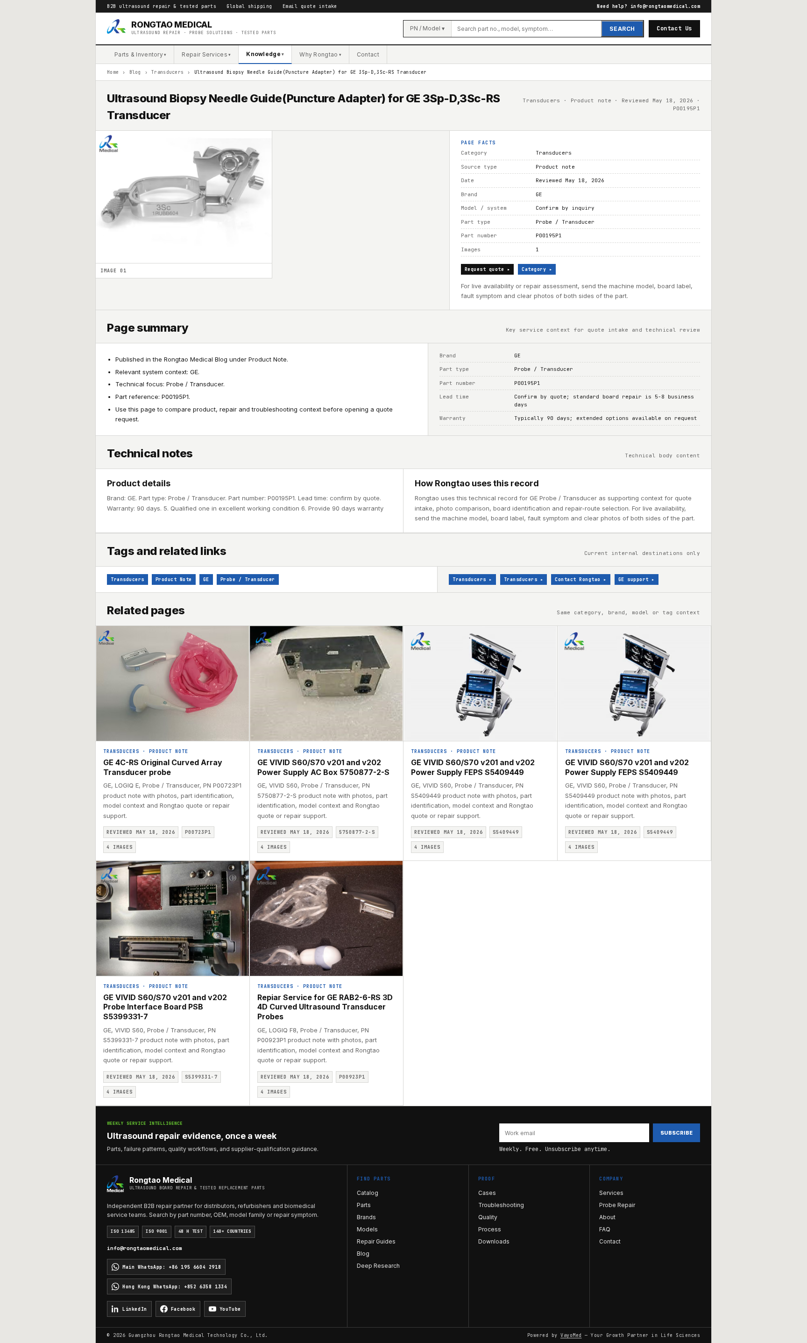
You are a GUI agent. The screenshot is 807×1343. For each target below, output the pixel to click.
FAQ (604, 1229)
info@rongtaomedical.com (144, 1248)
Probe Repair (617, 1204)
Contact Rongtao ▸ (581, 579)
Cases (487, 1192)
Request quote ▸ (487, 269)
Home (113, 72)
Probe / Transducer (247, 579)
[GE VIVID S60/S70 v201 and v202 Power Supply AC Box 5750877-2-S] (327, 683)
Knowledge (265, 53)
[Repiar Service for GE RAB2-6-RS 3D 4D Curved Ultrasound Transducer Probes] (327, 918)
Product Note (174, 579)
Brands (366, 1217)
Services (611, 1192)
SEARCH (622, 28)
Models (367, 1229)
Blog (135, 72)
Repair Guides (376, 1241)
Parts (364, 1204)
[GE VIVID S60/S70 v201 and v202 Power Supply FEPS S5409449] (480, 683)
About (607, 1217)
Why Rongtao (320, 54)
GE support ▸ (636, 579)
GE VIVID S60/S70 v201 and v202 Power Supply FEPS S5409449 (473, 767)
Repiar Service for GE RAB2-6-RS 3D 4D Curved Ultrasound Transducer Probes (325, 1007)
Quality (487, 1217)
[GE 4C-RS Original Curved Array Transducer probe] (172, 683)
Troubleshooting (501, 1204)
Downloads (494, 1241)
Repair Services (206, 54)
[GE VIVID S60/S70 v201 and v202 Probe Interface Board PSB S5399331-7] (172, 918)
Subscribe (676, 1133)
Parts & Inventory (140, 54)
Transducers (167, 72)
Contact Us (674, 28)
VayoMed (571, 1335)
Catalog (367, 1192)
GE (206, 579)
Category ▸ (537, 269)
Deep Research (378, 1265)
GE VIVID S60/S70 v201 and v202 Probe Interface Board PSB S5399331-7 (165, 1007)
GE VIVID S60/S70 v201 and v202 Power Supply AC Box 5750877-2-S (323, 767)
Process (489, 1229)
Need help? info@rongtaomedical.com (648, 6)
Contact (368, 54)
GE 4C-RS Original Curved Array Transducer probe (162, 767)
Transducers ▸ (472, 579)
